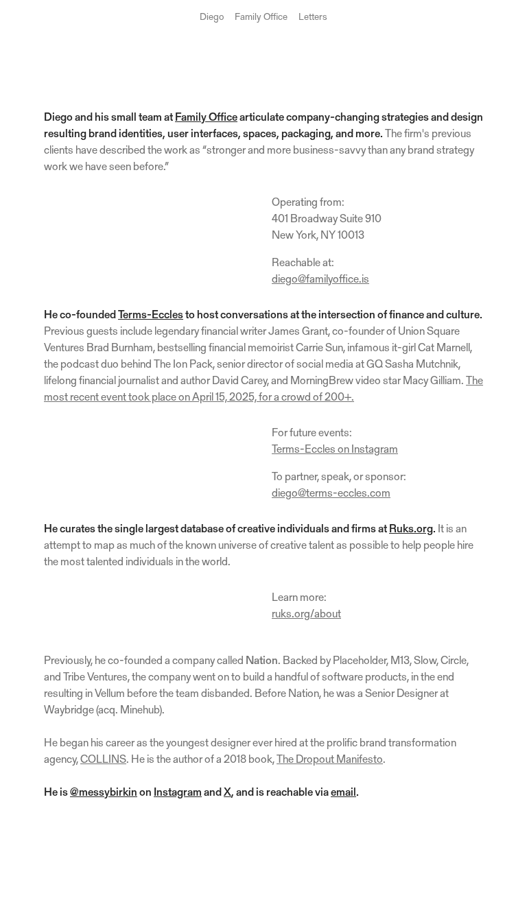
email (343, 793)
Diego (212, 18)
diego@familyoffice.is (320, 279)
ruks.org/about (306, 614)
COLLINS (103, 760)
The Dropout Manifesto (330, 760)
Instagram (178, 793)
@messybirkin (103, 793)
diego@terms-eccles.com (331, 493)
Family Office (261, 18)
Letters (312, 18)
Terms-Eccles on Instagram (335, 450)
